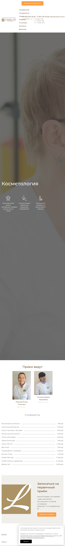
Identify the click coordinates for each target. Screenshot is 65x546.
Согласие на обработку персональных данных (32, 537)
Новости (22, 19)
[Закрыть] (62, 527)
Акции (21, 16)
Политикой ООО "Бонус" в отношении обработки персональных (37, 535)
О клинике (23, 23)
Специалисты (24, 13)
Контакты (22, 26)
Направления (24, 10)
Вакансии (22, 29)
